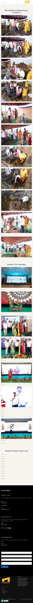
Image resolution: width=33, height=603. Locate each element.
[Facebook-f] (2, 528)
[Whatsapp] (2, 601)
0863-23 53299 (4, 502)
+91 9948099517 (4, 505)
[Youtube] (10, 528)
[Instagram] (7, 528)
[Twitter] (4, 528)
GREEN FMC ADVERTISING (28, 599)
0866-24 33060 (4, 524)
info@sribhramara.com (5, 509)
